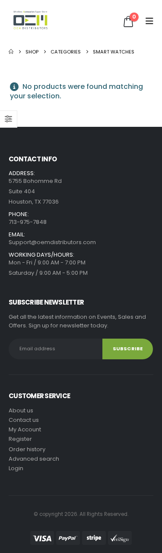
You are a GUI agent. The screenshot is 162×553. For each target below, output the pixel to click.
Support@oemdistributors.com (52, 242)
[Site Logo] (30, 20)
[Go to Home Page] (11, 52)
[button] (146, 21)
